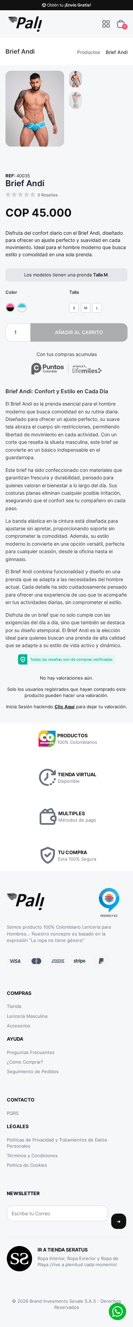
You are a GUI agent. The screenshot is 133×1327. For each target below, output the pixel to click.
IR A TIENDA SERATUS (63, 1250)
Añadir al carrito (79, 332)
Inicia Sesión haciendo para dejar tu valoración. (66, 706)
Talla (74, 292)
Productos (88, 52)
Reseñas (48, 194)
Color (11, 292)
